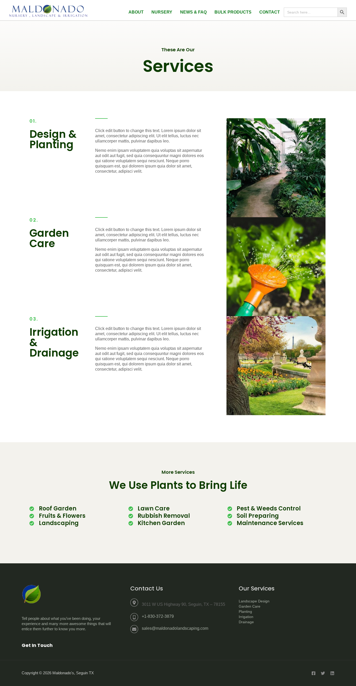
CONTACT (269, 12)
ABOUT (136, 12)
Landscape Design (254, 601)
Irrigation (246, 617)
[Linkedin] (332, 673)
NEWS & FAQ (193, 12)
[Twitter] (323, 673)
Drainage (246, 622)
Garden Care (249, 606)
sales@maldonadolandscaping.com (175, 628)
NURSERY (161, 12)
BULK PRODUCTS (232, 12)
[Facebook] (313, 673)
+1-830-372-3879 (158, 616)
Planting (245, 611)
